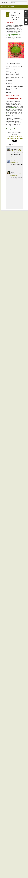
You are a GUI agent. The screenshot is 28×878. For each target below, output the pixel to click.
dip (15, 136)
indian (8, 138)
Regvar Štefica (12, 172)
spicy (21, 138)
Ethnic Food (13, 160)
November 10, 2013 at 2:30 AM (16, 149)
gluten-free (19, 136)
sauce (18, 138)
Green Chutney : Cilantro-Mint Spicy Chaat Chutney (14, 16)
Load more (14, 207)
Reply (11, 156)
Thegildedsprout (14, 149)
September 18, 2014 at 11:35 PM (15, 174)
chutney (12, 136)
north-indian (13, 138)
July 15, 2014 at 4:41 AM (15, 161)
